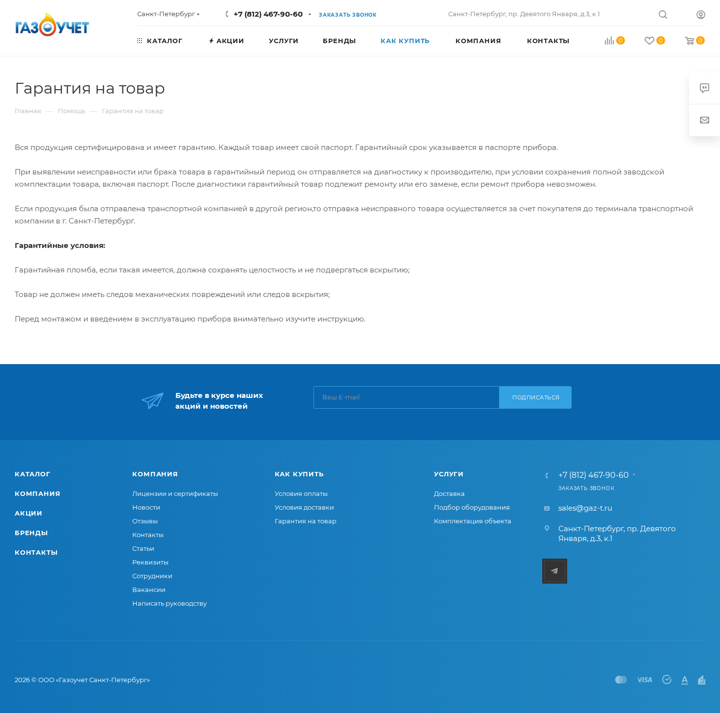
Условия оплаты (301, 493)
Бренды (31, 533)
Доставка (449, 493)
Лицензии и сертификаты (175, 493)
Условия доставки (304, 507)
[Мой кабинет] (700, 16)
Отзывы (145, 521)
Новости (146, 507)
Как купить (299, 474)
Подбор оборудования (472, 507)
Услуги (449, 474)
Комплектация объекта (472, 521)
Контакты (36, 552)
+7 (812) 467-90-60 (268, 14)
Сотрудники (152, 576)
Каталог (32, 474)
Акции (29, 513)
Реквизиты (150, 562)
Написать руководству (169, 603)
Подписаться (536, 397)
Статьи (143, 548)
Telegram (554, 571)
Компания (37, 493)
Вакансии (149, 589)
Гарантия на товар (305, 521)
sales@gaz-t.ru (585, 508)
